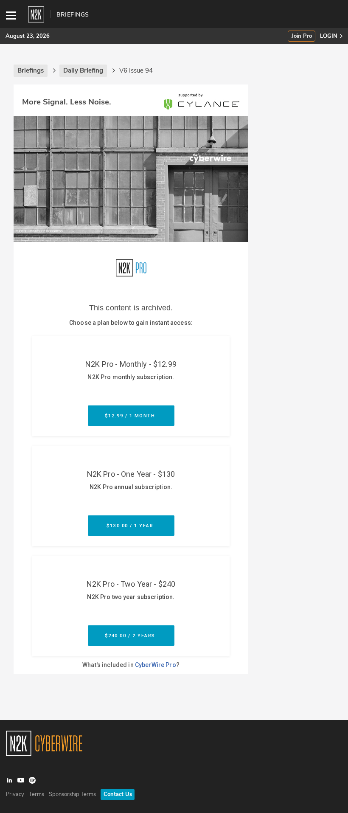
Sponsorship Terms (72, 794)
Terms (36, 794)
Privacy (15, 794)
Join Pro (302, 36)
